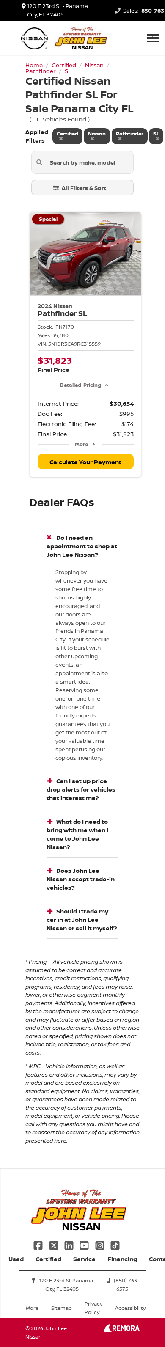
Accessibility (130, 1307)
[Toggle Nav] (153, 37)
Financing (122, 1259)
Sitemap (61, 1307)
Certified (48, 1259)
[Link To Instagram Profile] (100, 1244)
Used (16, 1259)
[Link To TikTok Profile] (115, 1244)
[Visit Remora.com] (122, 1329)
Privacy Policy (93, 1308)
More (81, 444)
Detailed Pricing (80, 384)
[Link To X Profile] (54, 1244)
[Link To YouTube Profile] (85, 1244)
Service (84, 1259)
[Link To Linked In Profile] (69, 1244)
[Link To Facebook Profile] (39, 1244)
